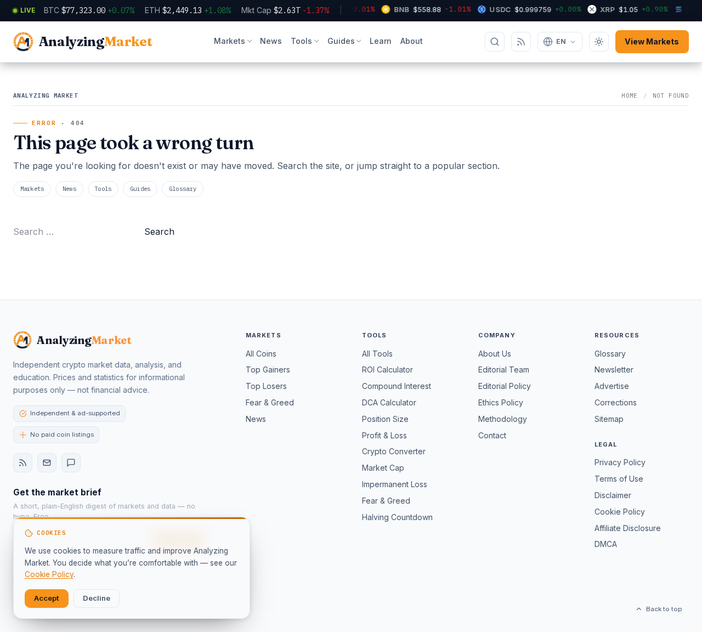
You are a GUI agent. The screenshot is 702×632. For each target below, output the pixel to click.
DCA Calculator (389, 402)
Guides (341, 41)
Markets (229, 41)
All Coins (261, 353)
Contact (492, 435)
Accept (46, 598)
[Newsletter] (46, 462)
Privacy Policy (620, 462)
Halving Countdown (397, 517)
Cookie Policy (620, 511)
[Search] (495, 42)
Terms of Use (619, 478)
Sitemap (609, 419)
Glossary (183, 189)
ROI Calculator (387, 369)
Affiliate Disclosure (628, 528)
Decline (96, 598)
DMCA (606, 544)
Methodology (502, 419)
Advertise (612, 386)
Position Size (385, 419)
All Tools (377, 353)
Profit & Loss (384, 435)
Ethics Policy (500, 402)
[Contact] (71, 462)
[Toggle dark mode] (599, 42)
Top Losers (266, 386)
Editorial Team (503, 369)
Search (159, 231)
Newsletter (614, 369)
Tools (301, 41)
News (271, 41)
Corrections (616, 402)
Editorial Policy (504, 386)
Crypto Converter (394, 451)
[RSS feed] (22, 462)
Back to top (664, 609)
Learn (381, 41)
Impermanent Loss (394, 484)
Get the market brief (57, 492)
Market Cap (383, 467)
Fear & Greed (270, 402)
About (411, 41)
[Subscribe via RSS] (521, 42)
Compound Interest (396, 386)
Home (629, 95)
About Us (494, 353)
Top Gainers (268, 369)
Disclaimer (613, 495)
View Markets (652, 41)
